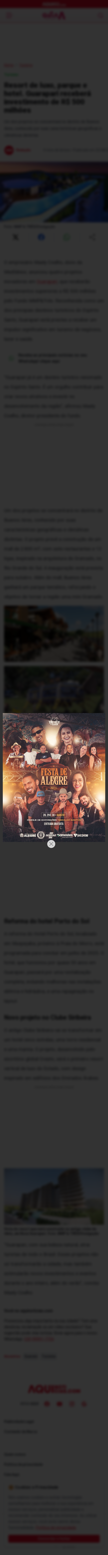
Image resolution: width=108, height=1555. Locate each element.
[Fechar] (51, 844)
